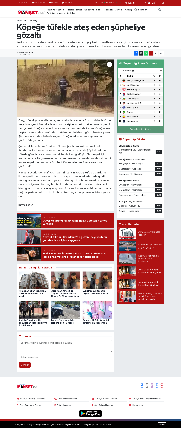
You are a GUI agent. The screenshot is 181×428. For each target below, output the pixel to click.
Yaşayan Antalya (66, 13)
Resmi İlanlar (75, 10)
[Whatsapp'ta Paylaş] (146, 53)
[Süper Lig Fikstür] (161, 139)
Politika (51, 13)
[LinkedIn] (157, 385)
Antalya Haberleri (56, 10)
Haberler (22, 21)
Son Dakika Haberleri (103, 405)
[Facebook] (142, 385)
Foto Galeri (39, 3)
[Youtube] (162, 385)
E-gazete (23, 3)
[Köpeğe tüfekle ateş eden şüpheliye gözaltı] (65, 88)
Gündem (89, 10)
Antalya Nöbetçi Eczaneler (32, 399)
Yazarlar (68, 3)
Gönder (25, 365)
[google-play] (90, 413)
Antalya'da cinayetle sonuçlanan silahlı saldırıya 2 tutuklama (33, 322)
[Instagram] (152, 385)
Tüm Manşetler (64, 405)
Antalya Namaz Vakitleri (106, 399)
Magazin (108, 10)
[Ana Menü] (159, 13)
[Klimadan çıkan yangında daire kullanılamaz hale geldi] (33, 280)
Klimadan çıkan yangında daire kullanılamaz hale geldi (32, 293)
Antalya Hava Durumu (67, 399)
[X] (147, 385)
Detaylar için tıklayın (140, 129)
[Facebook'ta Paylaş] (136, 53)
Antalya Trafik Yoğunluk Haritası (146, 399)
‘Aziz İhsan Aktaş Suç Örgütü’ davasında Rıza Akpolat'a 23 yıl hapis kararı (65, 293)
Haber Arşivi (138, 405)
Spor (98, 10)
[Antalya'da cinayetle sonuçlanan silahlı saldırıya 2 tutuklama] (33, 309)
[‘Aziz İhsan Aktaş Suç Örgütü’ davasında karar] (97, 280)
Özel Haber (140, 10)
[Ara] (159, 10)
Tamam (162, 424)
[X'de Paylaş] (141, 53)
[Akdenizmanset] (31, 11)
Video (55, 3)
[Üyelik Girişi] (162, 3)
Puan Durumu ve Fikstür (30, 405)
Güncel (119, 10)
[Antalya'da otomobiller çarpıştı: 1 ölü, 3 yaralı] (65, 309)
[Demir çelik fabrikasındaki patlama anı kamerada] (97, 309)
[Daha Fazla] (151, 53)
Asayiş (128, 10)
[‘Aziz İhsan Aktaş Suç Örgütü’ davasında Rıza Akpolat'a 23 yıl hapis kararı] (65, 280)
